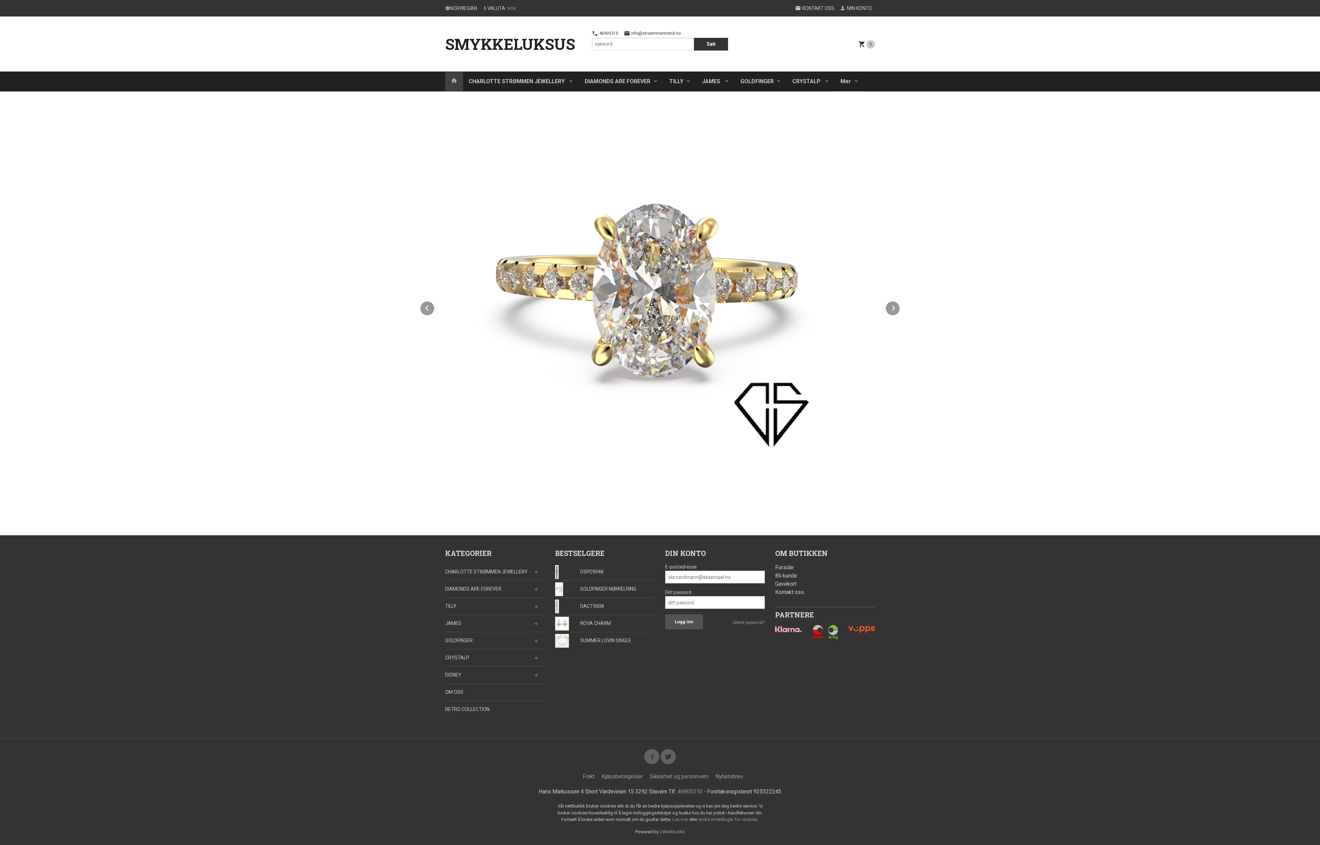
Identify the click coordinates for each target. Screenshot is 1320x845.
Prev (434, 307)
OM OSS (454, 692)
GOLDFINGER (757, 81)
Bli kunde (786, 575)
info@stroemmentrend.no (655, 33)
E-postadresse (681, 567)
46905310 (608, 33)
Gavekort (785, 584)
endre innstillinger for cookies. (728, 819)
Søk (711, 44)
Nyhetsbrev (729, 776)
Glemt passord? (749, 622)
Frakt (589, 776)
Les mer (680, 819)
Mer (845, 81)
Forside (784, 567)
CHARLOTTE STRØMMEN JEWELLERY (517, 81)
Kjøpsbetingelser (622, 776)
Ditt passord (678, 592)
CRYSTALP (807, 81)
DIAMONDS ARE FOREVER (617, 81)
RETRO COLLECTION (467, 709)
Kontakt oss (789, 592)
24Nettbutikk (672, 831)
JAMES (712, 81)
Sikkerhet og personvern (679, 776)
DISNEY (453, 675)
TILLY (676, 81)
